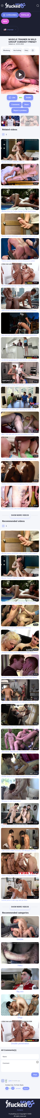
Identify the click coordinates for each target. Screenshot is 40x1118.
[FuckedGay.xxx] (15, 5)
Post (35, 1075)
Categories (11, 15)
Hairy (26, 50)
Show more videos (20, 515)
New (5, 21)
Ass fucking (17, 50)
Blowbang (6, 50)
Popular (25, 15)
